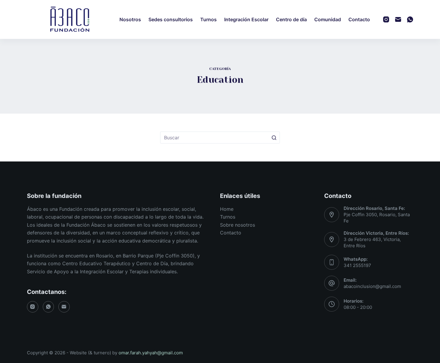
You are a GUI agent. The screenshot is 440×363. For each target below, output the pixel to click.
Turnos (227, 217)
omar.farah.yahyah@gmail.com (151, 353)
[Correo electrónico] (398, 19)
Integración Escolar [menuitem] (246, 19)
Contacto (230, 233)
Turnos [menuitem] (208, 19)
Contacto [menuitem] (359, 19)
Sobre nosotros (237, 225)
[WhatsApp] (410, 19)
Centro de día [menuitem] (291, 19)
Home (226, 209)
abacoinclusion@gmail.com (372, 286)
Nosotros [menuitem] (130, 19)
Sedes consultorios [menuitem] (170, 19)
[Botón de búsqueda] (274, 138)
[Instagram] (386, 19)
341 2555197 (357, 265)
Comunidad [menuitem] (327, 19)
